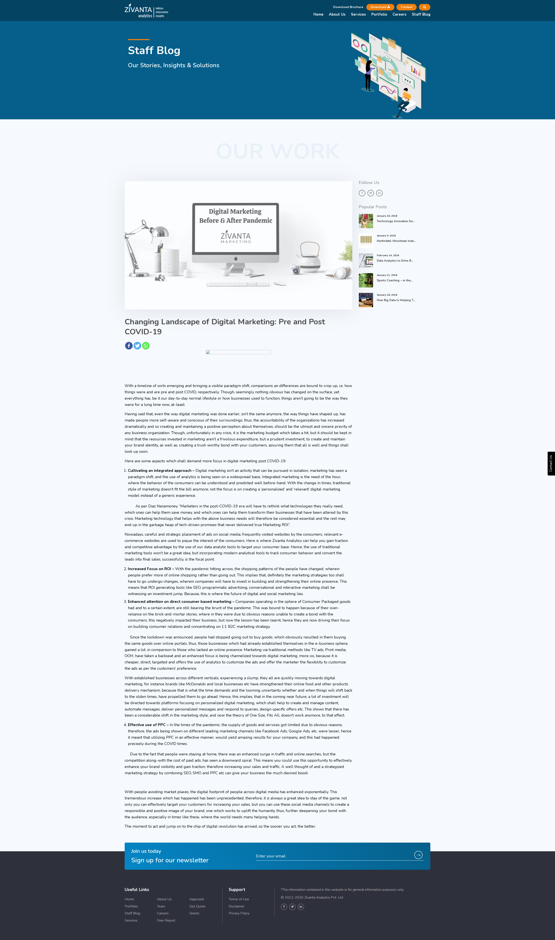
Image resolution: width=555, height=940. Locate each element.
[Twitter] (137, 345)
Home (318, 14)
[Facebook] (129, 345)
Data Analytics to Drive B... (395, 261)
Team (161, 906)
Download (379, 7)
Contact (406, 7)
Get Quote (197, 906)
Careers (399, 14)
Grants (194, 913)
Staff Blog (421, 14)
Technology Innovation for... (396, 221)
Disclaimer (236, 906)
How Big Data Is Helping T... (396, 300)
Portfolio (379, 14)
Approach (196, 899)
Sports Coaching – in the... (395, 280)
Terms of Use (239, 899)
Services (358, 14)
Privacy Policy (239, 913)
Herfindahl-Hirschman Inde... (396, 241)
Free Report (166, 920)
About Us (337, 14)
